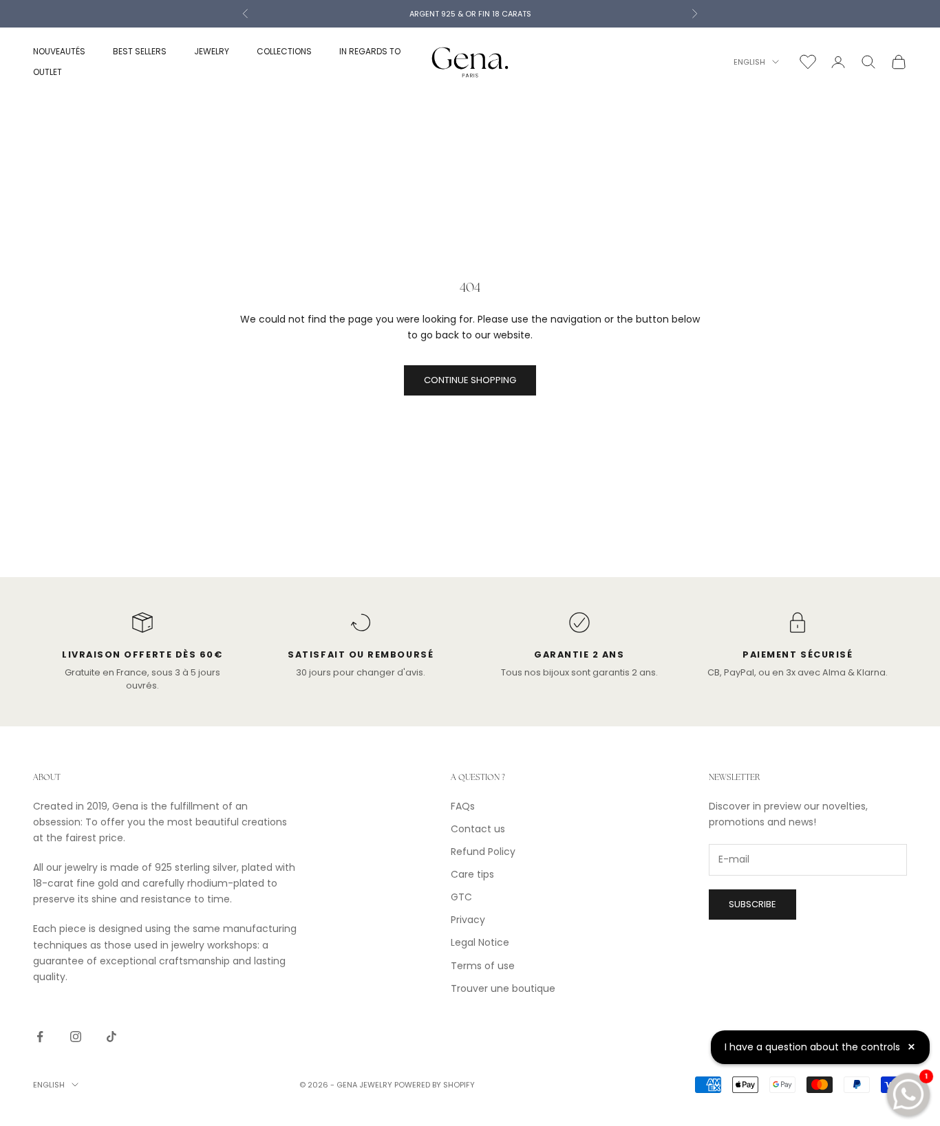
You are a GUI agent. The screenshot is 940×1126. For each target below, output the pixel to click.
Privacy (468, 920)
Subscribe (752, 904)
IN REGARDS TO (369, 51)
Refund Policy (483, 851)
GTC (461, 897)
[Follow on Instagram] (76, 1036)
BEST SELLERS (140, 51)
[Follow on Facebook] (40, 1036)
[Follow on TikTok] (111, 1036)
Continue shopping (470, 380)
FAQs (463, 806)
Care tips (472, 874)
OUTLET (47, 72)
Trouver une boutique (503, 988)
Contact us (478, 829)
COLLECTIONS (284, 51)
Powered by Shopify (434, 1084)
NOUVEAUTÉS (59, 51)
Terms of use (483, 966)
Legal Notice (480, 942)
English (749, 61)
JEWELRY (211, 51)
